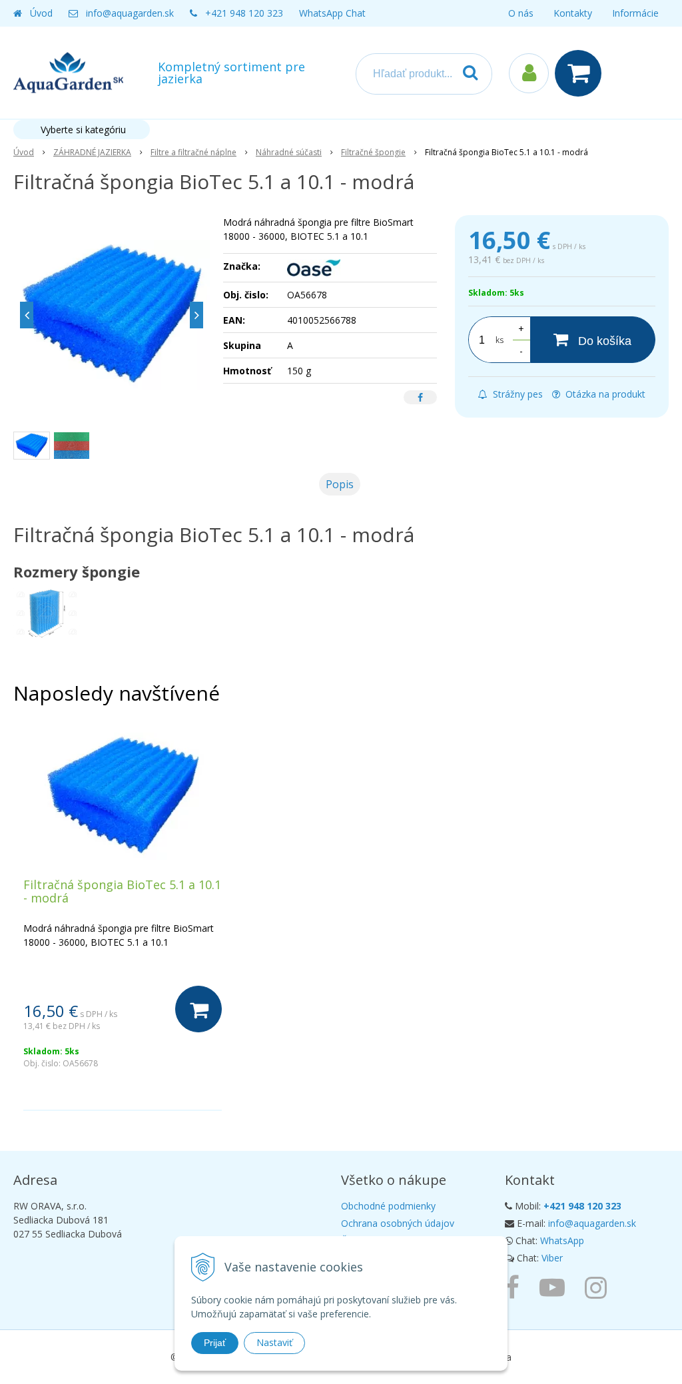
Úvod (41, 13)
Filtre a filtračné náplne (193, 152)
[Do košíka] (198, 1009)
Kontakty (572, 13)
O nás (520, 13)
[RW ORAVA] (515, 1286)
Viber (552, 1257)
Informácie (635, 13)
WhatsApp (562, 1240)
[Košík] (581, 73)
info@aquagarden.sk (130, 13)
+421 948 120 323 (244, 13)
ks (500, 340)
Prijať (215, 1342)
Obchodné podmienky (388, 1206)
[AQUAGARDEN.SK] (599, 1286)
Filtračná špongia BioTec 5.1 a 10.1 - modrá (122, 891)
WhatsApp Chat (332, 13)
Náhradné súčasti (289, 152)
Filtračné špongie (373, 152)
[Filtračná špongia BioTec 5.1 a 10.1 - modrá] (111, 315)
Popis (340, 484)
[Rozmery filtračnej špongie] (46, 612)
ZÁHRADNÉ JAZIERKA (92, 152)
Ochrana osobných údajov (397, 1223)
